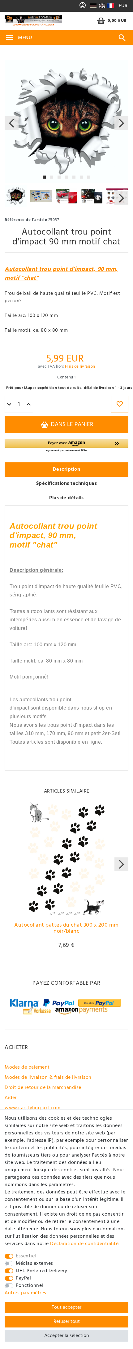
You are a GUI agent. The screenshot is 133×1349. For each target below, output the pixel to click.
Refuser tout (67, 1322)
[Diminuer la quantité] (9, 404)
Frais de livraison (80, 366)
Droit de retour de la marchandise (43, 1088)
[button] (66, 446)
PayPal (23, 1278)
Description (66, 469)
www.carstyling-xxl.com (32, 1108)
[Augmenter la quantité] (28, 404)
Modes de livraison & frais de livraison (48, 1078)
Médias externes (34, 1263)
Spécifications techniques (66, 484)
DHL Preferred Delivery (41, 1271)
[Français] (110, 5)
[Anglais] (102, 5)
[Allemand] (93, 5)
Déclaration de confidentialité (84, 1244)
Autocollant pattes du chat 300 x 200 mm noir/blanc (66, 929)
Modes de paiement (27, 1067)
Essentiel (26, 1256)
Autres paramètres (25, 1293)
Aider (11, 1098)
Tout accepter (66, 1307)
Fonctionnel (29, 1285)
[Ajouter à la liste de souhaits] (119, 404)
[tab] (66, 469)
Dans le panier (71, 424)
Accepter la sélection (66, 1336)
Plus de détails (66, 498)
